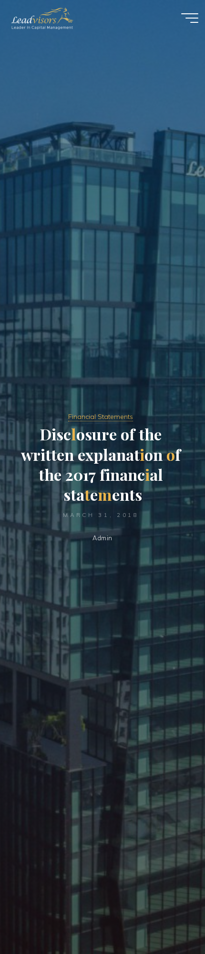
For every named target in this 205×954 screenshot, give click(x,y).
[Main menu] (189, 18)
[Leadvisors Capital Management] (40, 17)
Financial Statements (100, 416)
